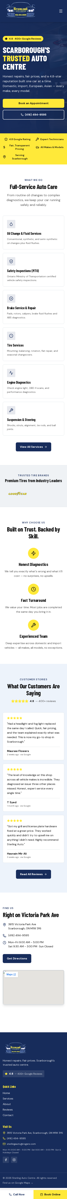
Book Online (52, 1194)
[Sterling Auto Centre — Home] (21, 11)
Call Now (19, 1194)
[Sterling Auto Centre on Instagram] (14, 1160)
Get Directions (17, 958)
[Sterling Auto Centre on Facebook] (6, 1160)
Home (6, 1093)
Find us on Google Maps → (18, 1182)
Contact (8, 1115)
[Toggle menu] (60, 11)
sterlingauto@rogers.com (21, 1143)
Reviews (8, 1109)
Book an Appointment (34, 103)
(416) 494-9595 (35, 114)
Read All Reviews (31, 874)
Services (8, 1098)
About (7, 1104)
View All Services (31, 447)
